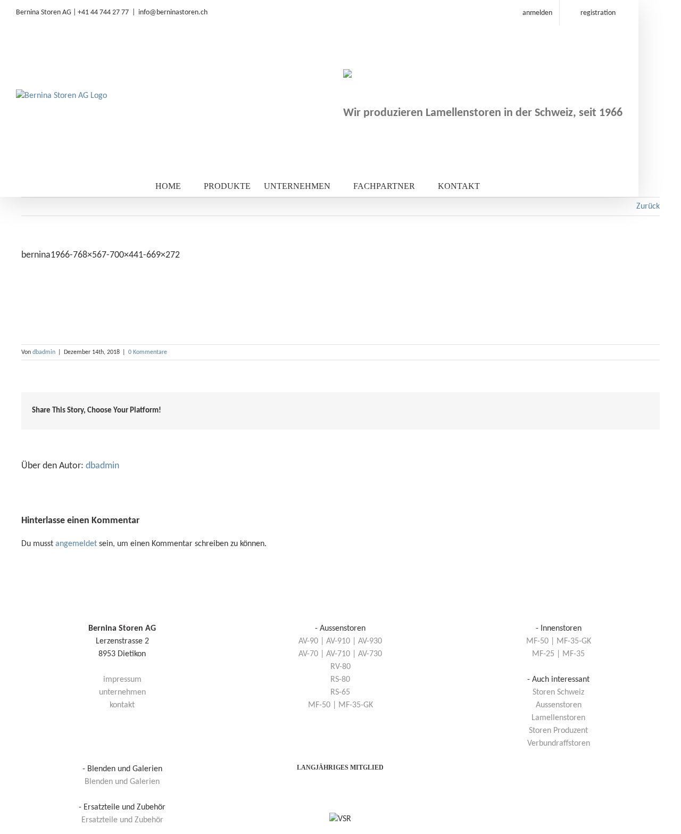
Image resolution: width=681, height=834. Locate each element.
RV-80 (340, 667)
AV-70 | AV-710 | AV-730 (340, 654)
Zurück (648, 206)
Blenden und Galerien (122, 782)
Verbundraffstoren (558, 743)
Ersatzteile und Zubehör (122, 820)
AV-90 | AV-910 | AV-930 (340, 641)
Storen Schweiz (558, 692)
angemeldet (76, 544)
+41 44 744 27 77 (103, 12)
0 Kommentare (147, 352)
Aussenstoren (559, 705)
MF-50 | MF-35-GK (340, 705)
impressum (122, 679)
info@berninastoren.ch (172, 12)
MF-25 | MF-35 (558, 654)
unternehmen (122, 692)
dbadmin (43, 352)
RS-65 (340, 692)
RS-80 (340, 679)
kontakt (122, 705)
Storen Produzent (558, 730)
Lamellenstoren (558, 718)
